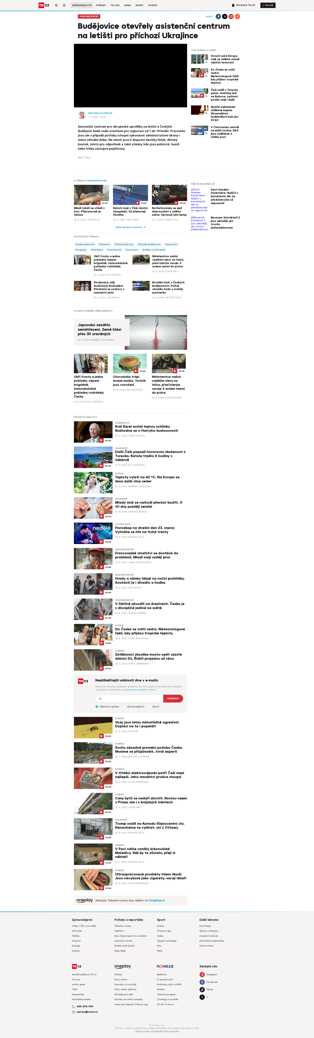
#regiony (81, 249)
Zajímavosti (122, 423)
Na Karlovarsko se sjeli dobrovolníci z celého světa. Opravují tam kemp (169, 212)
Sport (139, 5)
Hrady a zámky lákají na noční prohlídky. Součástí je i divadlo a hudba (150, 580)
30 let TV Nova (165, 1004)
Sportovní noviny (123, 940)
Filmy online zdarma (125, 989)
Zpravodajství (81, 5)
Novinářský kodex (81, 999)
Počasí (152, 5)
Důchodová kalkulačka (212, 940)
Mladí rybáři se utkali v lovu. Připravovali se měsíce (89, 212)
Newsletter (78, 994)
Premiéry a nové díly (125, 984)
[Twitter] (224, 16)
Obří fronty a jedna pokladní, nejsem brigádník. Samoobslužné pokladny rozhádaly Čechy (111, 263)
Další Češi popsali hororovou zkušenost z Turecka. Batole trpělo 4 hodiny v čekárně (150, 456)
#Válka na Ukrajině (154, 249)
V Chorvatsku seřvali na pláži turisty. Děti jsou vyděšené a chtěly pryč (225, 132)
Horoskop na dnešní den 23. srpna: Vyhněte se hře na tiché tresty (145, 530)
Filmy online (120, 979)
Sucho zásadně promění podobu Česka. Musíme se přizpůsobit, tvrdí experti (149, 749)
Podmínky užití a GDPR (169, 984)
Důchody (77, 930)
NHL (159, 945)
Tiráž (74, 989)
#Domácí (104, 244)
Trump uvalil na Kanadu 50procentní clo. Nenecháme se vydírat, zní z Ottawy (149, 825)
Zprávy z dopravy (209, 930)
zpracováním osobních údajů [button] (140, 689)
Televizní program (166, 994)
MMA (160, 950)
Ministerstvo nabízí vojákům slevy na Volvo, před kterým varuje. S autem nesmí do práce (168, 261)
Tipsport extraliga (166, 940)
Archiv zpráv (78, 984)
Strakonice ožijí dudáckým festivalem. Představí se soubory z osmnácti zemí (109, 287)
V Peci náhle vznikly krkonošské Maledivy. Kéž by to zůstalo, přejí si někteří (145, 853)
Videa (127, 5)
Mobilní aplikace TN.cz (84, 974)
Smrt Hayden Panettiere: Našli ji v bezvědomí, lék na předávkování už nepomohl (224, 196)
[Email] (231, 16)
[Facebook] (218, 16)
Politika (75, 936)
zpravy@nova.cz (87, 1012)
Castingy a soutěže (167, 999)
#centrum (132, 249)
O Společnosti (165, 979)
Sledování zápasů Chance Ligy (131, 1004)
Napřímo (119, 930)
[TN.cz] (44, 5)
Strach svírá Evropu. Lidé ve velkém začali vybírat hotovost (225, 59)
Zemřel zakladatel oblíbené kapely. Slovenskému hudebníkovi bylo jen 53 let (224, 114)
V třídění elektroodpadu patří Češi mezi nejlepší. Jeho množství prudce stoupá (149, 775)
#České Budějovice (149, 244)
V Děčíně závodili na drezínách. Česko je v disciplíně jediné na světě (149, 606)
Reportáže (120, 950)
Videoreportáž (89, 16)
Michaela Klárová (100, 113)
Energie (76, 945)
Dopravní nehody (209, 936)
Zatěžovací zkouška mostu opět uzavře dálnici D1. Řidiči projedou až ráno (148, 656)
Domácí (119, 651)
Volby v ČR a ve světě (84, 926)
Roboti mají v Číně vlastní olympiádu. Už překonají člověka (130, 212)
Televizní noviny (122, 926)
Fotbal (160, 926)
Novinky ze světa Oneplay (128, 999)
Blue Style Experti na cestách (130, 936)
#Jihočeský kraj (124, 244)
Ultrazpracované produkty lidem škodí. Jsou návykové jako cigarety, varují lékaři (150, 876)
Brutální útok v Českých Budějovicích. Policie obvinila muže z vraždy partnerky (168, 287)
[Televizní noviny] (85, 900)
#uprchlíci (171, 244)
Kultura (75, 950)
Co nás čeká (123, 524)
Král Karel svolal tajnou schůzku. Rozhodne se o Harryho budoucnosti (146, 428)
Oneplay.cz (157, 900)
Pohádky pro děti (123, 994)
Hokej (160, 936)
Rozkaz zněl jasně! (124, 945)
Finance (76, 940)
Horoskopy (205, 926)
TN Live (114, 5)
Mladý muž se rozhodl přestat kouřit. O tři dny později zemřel (149, 504)
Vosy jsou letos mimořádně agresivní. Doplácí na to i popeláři (147, 724)
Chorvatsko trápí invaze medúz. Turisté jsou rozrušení (129, 380)
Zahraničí (121, 448)
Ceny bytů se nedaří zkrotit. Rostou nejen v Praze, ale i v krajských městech (151, 800)
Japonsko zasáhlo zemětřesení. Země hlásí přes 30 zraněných (99, 329)
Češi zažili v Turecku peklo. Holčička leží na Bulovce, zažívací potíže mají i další (224, 95)
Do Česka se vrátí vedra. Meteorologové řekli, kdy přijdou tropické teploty (225, 76)
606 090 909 (85, 1006)
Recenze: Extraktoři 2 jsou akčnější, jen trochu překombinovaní (225, 222)
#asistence (114, 249)
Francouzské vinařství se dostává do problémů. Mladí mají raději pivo (146, 555)
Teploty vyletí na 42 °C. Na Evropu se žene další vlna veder (147, 479)
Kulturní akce (207, 945)
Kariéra (161, 989)
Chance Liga (164, 930)
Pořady (101, 5)
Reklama (161, 974)
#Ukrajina (97, 249)
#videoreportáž (85, 244)
